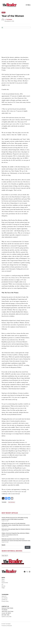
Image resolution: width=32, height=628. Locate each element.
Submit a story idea (6, 616)
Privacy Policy (5, 601)
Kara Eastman (11, 502)
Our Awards (5, 597)
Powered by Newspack (7, 625)
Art (2, 584)
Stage (3, 587)
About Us (4, 596)
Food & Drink (5, 582)
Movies (3, 586)
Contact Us (4, 599)
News (3, 12)
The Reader (9, 19)
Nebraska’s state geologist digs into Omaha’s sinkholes (16, 529)
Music (3, 581)
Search (3, 545)
